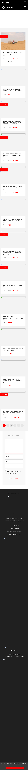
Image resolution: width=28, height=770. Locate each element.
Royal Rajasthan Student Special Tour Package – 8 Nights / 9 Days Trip (12, 122)
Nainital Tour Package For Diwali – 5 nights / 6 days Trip (13, 413)
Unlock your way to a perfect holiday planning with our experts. (14, 766)
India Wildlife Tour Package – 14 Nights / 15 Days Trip (13, 318)
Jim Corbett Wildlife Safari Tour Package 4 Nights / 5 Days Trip (13, 253)
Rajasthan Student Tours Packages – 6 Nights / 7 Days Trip (12, 155)
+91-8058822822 (15, 525)
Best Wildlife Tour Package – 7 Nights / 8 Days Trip (13, 349)
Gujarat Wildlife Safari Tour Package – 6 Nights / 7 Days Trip (12, 381)
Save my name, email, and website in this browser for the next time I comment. (13, 471)
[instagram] (15, 510)
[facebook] (12, 510)
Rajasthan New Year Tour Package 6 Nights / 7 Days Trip (12, 188)
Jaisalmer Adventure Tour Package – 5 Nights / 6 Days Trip (13, 54)
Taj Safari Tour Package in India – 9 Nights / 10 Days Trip (12, 221)
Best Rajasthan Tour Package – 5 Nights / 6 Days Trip (12, 285)
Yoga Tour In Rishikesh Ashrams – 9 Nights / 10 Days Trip (12, 90)
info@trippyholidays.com (14, 532)
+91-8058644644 (15, 528)
